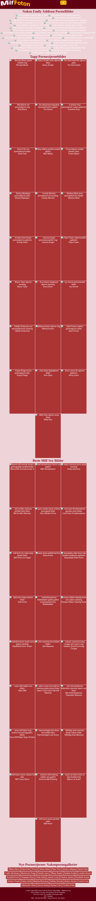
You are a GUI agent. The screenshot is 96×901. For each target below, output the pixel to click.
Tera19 (35, 869)
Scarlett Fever (12, 877)
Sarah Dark (83, 869)
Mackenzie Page (28, 873)
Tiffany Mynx (14, 869)
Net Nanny (61, 898)
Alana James (70, 881)
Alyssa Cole (55, 885)
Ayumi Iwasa (43, 885)
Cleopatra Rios (27, 877)
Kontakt (50, 896)
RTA (32, 898)
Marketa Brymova (40, 881)
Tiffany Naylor (56, 873)
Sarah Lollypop (69, 869)
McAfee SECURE (40, 898)
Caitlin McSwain (12, 873)
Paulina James (67, 877)
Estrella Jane (43, 873)
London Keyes (84, 873)
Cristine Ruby (69, 885)
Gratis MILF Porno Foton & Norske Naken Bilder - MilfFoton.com (50, 890)
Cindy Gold (40, 877)
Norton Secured (52, 898)
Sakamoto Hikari (28, 885)
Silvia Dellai (44, 869)
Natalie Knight (70, 873)
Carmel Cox (83, 881)
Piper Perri (56, 869)
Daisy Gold (26, 881)
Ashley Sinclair (56, 881)
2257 (45, 896)
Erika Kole (25, 869)
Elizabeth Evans (82, 877)
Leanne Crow (53, 877)
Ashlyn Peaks (14, 881)
